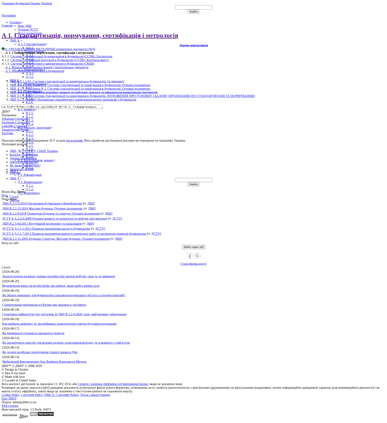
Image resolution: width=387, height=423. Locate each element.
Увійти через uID (194, 247)
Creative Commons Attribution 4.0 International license (113, 384)
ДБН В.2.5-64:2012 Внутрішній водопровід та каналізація (41, 223)
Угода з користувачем (95, 395)
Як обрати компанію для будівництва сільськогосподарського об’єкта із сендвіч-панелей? (63, 295)
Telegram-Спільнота (15, 118)
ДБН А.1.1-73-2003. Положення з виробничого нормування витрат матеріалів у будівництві (73, 99)
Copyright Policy (32, 395)
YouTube (7, 133)
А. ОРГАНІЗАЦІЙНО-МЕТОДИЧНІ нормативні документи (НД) (50, 49)
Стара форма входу (193, 263)
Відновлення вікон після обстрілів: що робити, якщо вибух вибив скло (50, 285)
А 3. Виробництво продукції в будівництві (34, 71)
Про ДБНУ (9, 398)
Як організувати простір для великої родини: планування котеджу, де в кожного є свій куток (66, 342)
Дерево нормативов (193, 45)
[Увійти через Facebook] (190, 255)
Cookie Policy (11, 395)
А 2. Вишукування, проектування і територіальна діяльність (46, 67)
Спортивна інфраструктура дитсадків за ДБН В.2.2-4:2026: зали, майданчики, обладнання (64, 314)
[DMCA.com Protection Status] (41, 415)
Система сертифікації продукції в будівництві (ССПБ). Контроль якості (59, 60)
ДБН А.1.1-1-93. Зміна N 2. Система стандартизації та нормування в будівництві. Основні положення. (80, 88)
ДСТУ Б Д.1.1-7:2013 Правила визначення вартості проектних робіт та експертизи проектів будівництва (74, 233)
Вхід (5, 195)
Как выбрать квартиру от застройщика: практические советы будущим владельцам (59, 323)
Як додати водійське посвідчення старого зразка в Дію (39, 352)
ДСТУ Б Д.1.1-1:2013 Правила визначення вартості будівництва (46, 228)
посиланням (74, 140)
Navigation (9, 15)
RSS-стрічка (10, 405)
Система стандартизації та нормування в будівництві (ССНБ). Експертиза (61, 56)
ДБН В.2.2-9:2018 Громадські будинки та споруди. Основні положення (51, 213)
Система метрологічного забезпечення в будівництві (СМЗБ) (52, 63)
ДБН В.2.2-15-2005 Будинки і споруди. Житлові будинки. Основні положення (55, 238)
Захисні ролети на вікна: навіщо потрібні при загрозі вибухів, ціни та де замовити (58, 276)
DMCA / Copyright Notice (61, 395)
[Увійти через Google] (197, 255)
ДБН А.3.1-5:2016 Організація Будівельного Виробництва (42, 203)
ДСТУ (116, 218)
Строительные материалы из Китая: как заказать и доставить (44, 304)
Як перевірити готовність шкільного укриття (33, 333)
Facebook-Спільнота (15, 122)
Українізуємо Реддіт (15, 129)
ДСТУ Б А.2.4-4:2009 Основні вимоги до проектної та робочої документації (54, 218)
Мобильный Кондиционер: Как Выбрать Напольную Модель (44, 361)
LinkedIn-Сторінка (14, 126)
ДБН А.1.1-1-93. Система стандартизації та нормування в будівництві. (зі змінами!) (67, 81)
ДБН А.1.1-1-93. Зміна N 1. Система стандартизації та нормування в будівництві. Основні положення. (80, 85)
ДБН (90, 203)
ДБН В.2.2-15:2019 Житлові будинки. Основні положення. (42, 208)
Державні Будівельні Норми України (27, 3)
